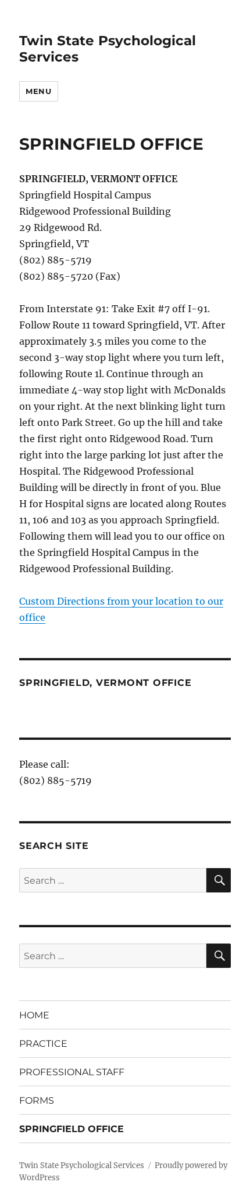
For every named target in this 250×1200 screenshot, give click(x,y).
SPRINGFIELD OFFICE (71, 1128)
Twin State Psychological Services (81, 1165)
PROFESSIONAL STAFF (71, 1072)
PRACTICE (43, 1043)
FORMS (36, 1100)
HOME (34, 1015)
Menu (38, 91)
